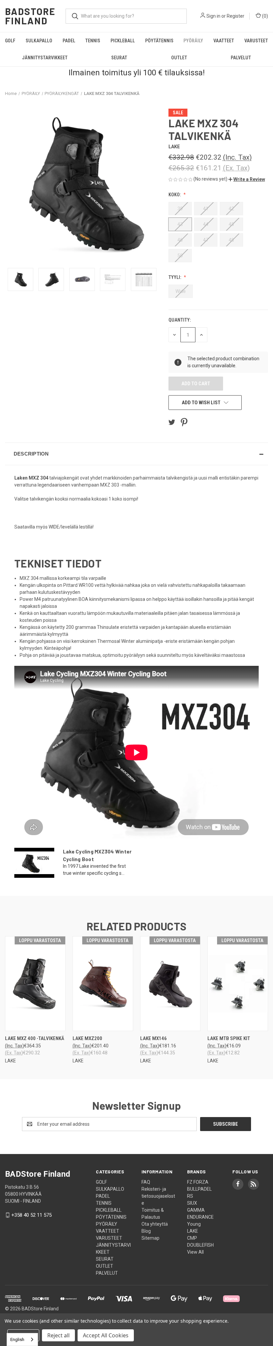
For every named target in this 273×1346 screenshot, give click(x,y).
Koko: (175, 194)
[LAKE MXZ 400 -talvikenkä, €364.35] (35, 983)
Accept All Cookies (106, 1335)
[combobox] (22, 1339)
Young (194, 1224)
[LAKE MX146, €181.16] (170, 983)
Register (235, 16)
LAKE (192, 1231)
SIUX (192, 1203)
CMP (192, 1238)
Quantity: (179, 320)
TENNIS (92, 40)
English (17, 1339)
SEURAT (119, 57)
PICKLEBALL (123, 40)
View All (195, 1252)
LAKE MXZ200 (87, 1038)
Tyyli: (175, 277)
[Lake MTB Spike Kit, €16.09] (238, 983)
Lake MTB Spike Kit (228, 1038)
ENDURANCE (200, 1217)
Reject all (58, 1335)
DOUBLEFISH (200, 1245)
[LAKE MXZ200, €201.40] (103, 983)
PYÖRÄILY (193, 40)
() (264, 16)
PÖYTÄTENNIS (159, 40)
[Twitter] (171, 422)
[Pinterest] (184, 422)
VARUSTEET (256, 40)
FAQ (145, 1182)
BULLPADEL (199, 1189)
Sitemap (150, 1238)
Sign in (213, 16)
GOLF (10, 40)
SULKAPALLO (39, 40)
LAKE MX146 (153, 1038)
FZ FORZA (197, 1182)
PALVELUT (107, 1273)
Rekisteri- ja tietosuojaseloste (158, 1196)
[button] (246, 179)
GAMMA (196, 1210)
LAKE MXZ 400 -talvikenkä (34, 1038)
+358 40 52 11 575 (31, 1215)
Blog (146, 1231)
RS (190, 1196)
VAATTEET (223, 40)
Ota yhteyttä (154, 1224)
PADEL (69, 40)
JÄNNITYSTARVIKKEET (45, 57)
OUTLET (179, 57)
